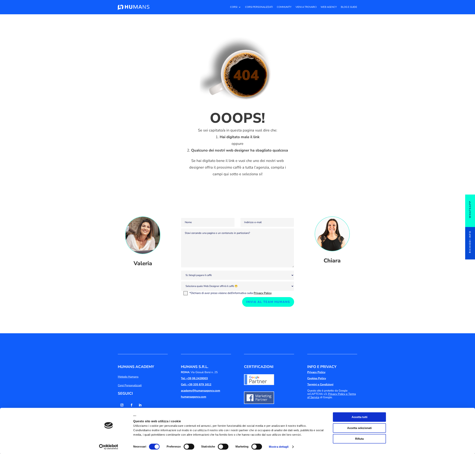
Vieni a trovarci (306, 7)
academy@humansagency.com (200, 390)
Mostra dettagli (279, 446)
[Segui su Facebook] (131, 405)
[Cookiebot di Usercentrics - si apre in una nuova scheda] (108, 447)
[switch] (189, 447)
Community (284, 7)
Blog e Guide (349, 7)
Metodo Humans (128, 377)
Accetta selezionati (359, 428)
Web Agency (329, 7)
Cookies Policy (316, 378)
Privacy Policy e (338, 394)
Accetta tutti (359, 417)
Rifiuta (359, 438)
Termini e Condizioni (320, 384)
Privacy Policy (263, 293)
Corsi (233, 7)
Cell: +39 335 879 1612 (196, 384)
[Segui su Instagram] (122, 405)
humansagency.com (193, 397)
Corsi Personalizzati (259, 7)
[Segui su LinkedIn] (140, 405)
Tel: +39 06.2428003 (194, 378)
